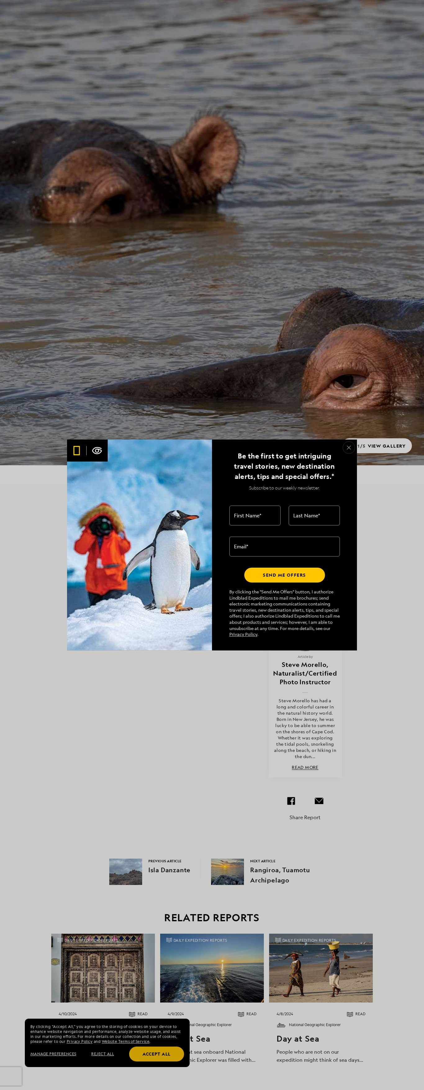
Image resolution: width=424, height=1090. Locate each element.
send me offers (284, 575)
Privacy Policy (243, 634)
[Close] (349, 447)
